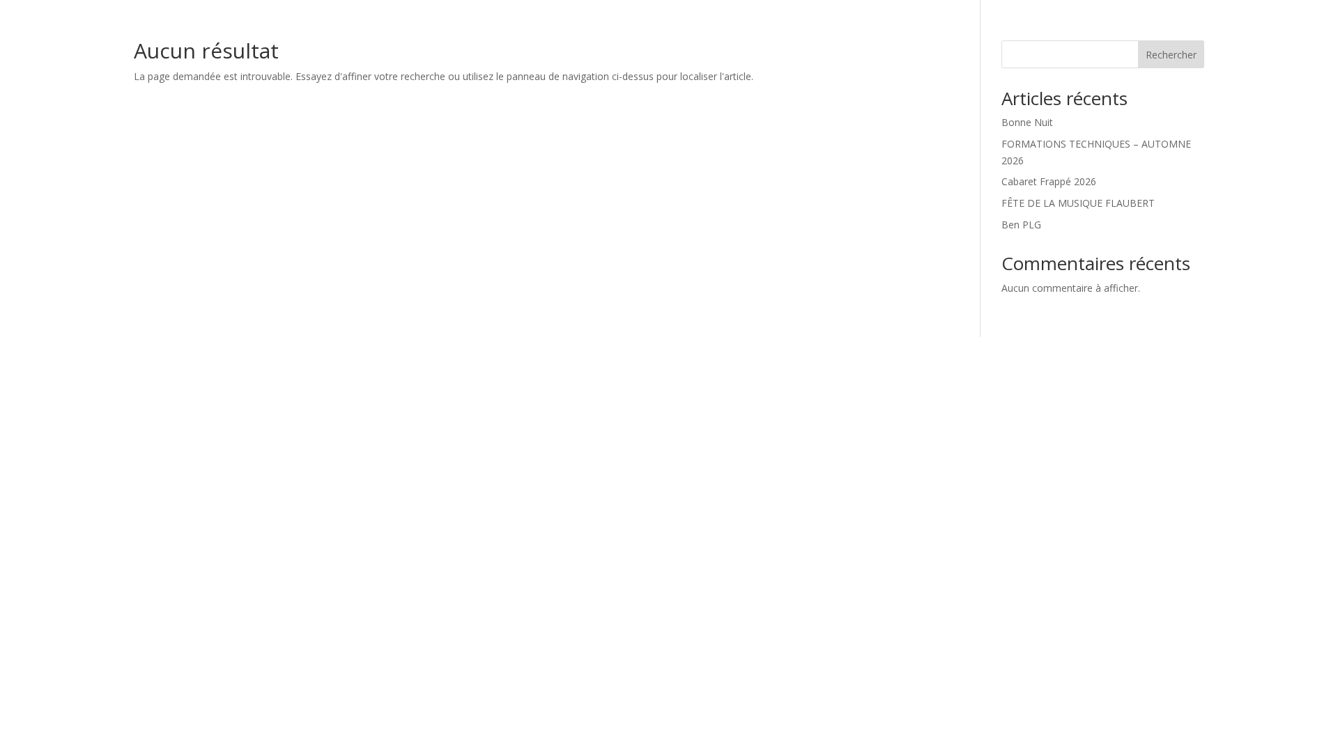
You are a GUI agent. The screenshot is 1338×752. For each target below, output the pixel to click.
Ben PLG (1021, 224)
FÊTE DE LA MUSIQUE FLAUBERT (1078, 203)
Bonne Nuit (1027, 122)
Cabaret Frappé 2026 (1048, 181)
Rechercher (1171, 54)
